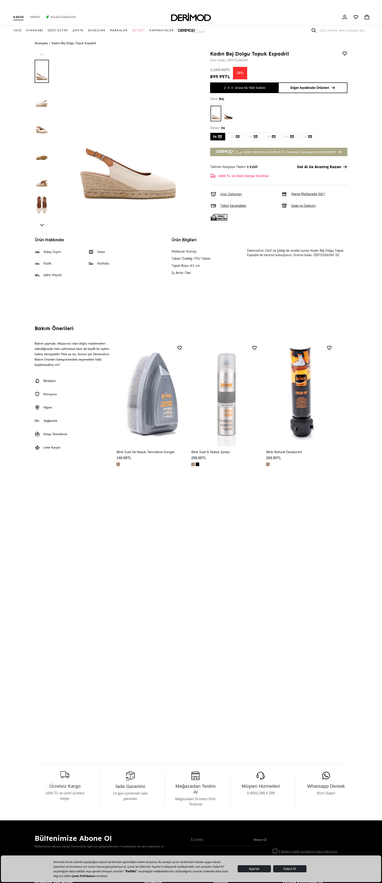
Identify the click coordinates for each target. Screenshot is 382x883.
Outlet (138, 30)
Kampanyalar (161, 30)
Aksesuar (96, 30)
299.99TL (198, 458)
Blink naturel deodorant (284, 452)
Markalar (118, 30)
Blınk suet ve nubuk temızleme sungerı (145, 452)
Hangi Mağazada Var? (308, 194)
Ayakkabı (34, 30)
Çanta (78, 30)
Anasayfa (41, 43)
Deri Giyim (58, 30)
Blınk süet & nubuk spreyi (210, 452)
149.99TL (123, 458)
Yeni (17, 30)
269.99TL (273, 458)
